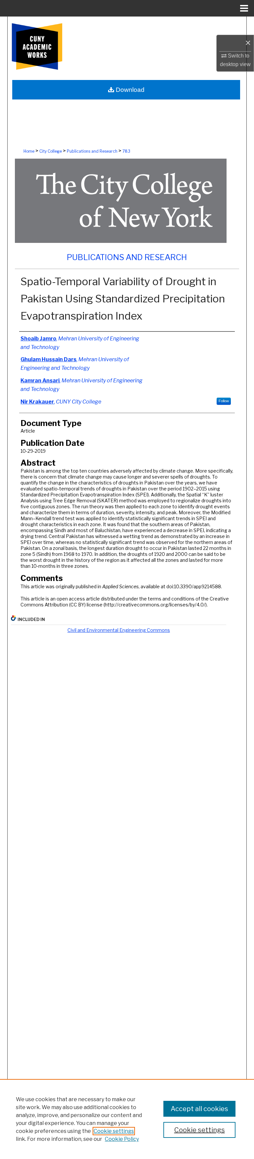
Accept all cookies (199, 1109)
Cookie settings (114, 1131)
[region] (127, 1119)
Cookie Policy (122, 1139)
